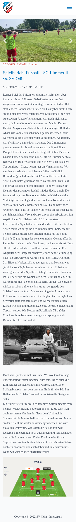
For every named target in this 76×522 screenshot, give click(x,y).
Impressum (55, 516)
